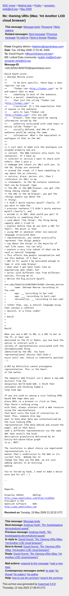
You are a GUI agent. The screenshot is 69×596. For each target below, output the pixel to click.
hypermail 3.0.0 (47, 584)
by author (33, 574)
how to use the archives (25, 578)
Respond (47, 27)
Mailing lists (25, 5)
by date (50, 570)
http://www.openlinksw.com (20, 506)
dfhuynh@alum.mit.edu (39, 53)
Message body (31, 27)
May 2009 (26, 9)
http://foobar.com (41, 88)
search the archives (52, 578)
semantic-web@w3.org (17, 60)
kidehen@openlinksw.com (48, 46)
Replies (52, 37)
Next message (37, 34)
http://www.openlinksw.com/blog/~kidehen (29, 498)
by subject (20, 574)
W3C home (9, 5)
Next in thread (38, 37)
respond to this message (35, 563)
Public (38, 5)
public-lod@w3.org (49, 57)
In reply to (22, 37)
